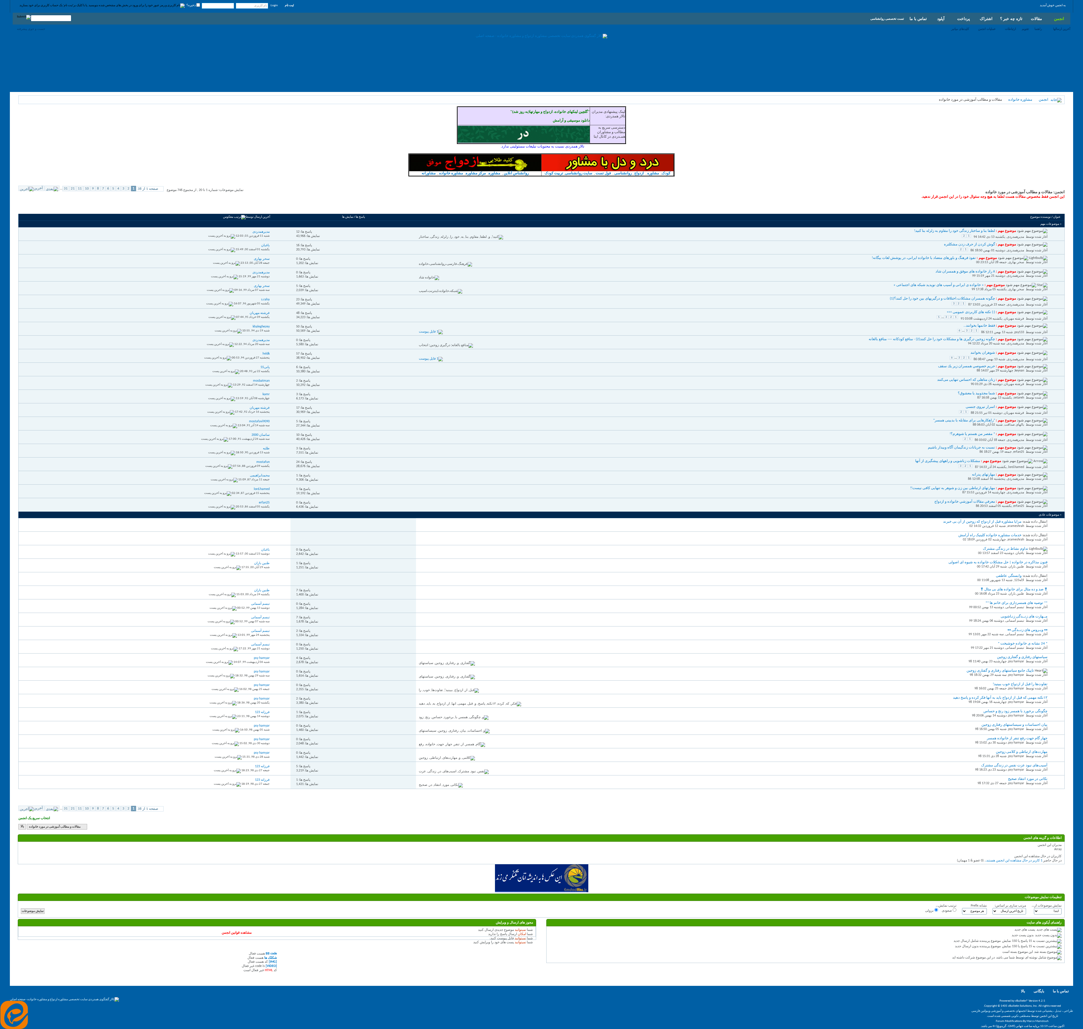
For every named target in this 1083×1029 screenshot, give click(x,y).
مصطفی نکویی (1021, 1016)
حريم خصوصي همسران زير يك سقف (966, 366)
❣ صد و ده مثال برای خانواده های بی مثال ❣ (1013, 589)
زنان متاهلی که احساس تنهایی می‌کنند (966, 380)
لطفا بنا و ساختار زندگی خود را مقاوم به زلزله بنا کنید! (954, 231)
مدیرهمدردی (1015, 237)
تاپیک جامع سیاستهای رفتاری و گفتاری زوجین (1000, 670)
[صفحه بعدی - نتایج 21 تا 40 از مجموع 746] (52, 188)
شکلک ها (270, 958)
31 (66, 188)
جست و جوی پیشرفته (31, 28)
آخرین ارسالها (1061, 28)
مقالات (1036, 18)
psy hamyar (1016, 661)
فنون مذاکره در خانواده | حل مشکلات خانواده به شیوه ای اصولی (997, 562)
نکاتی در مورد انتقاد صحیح (1027, 779)
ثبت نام (289, 5)
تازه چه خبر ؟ (1011, 18)
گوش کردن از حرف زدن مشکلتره (969, 244)
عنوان (1057, 217)
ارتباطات (1010, 28)
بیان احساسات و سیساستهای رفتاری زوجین (1014, 725)
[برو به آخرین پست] (221, 236)
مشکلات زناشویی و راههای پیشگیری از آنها (947, 461)
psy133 (1019, 332)
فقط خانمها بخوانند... (979, 325)
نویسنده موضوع (1040, 217)
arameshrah (1015, 526)
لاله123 (1019, 580)
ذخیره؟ (191, 5)
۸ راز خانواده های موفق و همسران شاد (965, 271)
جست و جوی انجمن (35, 207)
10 (87, 188)
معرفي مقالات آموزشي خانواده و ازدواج (964, 501)
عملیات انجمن (987, 28)
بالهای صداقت (1014, 424)
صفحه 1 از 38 (148, 189)
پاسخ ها (360, 217)
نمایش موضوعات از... (1047, 905)
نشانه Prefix (979, 905)
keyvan (1019, 370)
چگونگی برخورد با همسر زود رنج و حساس (1015, 711)
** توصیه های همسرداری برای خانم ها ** (1016, 603)
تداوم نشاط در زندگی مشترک (1005, 549)
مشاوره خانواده (1020, 100)
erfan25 (1018, 452)
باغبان (1020, 553)
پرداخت (963, 18)
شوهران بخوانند (982, 353)
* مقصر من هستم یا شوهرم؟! (972, 434)
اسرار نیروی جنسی (980, 407)
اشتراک (986, 18)
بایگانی (1039, 991)
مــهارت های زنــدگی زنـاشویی (1024, 616)
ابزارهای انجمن (63, 207)
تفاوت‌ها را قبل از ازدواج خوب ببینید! (1020, 684)
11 (80, 188)
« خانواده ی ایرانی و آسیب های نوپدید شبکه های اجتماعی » (938, 285)
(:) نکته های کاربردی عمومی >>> (971, 312)
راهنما (1038, 28)
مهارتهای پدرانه (983, 474)
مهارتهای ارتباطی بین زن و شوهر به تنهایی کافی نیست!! (952, 488)
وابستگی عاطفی (1009, 576)
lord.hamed (1016, 467)
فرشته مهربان (1014, 318)
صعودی (947, 911)
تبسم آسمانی (1014, 607)
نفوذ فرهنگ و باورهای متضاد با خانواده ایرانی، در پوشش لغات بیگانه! (924, 258)
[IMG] (273, 962)
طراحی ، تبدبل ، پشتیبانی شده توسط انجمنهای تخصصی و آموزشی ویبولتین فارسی (1022, 1011)
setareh (1019, 397)
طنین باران (1016, 566)
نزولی (929, 911)
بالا (22, 826)
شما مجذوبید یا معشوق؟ (976, 393)
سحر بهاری (1016, 262)
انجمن (1059, 18)
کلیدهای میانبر (960, 28)
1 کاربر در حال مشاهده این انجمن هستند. (1013, 860)
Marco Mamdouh (1038, 1021)
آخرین (38, 188)
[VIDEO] (271, 966)
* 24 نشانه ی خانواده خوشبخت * (1022, 643)
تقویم (1025, 28)
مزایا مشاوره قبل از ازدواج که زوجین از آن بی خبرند (982, 522)
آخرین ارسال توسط (258, 217)
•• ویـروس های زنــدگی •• (1027, 630)
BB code (271, 953)
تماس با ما (918, 18)
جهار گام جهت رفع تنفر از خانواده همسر (1017, 738)
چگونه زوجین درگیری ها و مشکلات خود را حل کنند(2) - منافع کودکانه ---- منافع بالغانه (932, 339)
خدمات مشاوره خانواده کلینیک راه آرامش (990, 535)
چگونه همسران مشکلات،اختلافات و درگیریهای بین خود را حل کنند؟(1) (942, 298)
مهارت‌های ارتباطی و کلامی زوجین (1021, 752)
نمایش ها (347, 217)
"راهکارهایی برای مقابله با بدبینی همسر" (964, 420)
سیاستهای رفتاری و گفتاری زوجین (1022, 657)
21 (73, 188)
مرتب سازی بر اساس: (1010, 905)
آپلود (941, 18)
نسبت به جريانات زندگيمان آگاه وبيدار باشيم (961, 447)
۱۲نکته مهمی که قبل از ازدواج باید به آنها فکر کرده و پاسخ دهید (1000, 698)
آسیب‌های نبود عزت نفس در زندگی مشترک (1014, 765)
